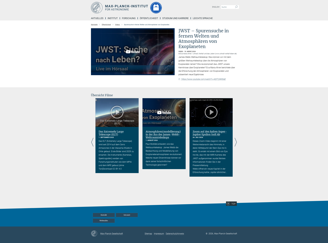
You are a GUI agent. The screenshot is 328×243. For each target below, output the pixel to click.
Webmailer (104, 221)
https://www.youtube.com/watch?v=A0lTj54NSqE (203, 79)
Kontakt (104, 215)
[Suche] (236, 7)
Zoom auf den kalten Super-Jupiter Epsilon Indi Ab (210, 133)
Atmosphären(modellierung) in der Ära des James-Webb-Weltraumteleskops (163, 134)
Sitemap (148, 233)
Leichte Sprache (203, 18)
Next (236, 142)
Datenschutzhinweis (175, 233)
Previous (92, 142)
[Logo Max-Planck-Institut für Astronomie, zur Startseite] (139, 7)
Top (233, 203)
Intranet (127, 215)
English (215, 7)
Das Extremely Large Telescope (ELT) (111, 133)
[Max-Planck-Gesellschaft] (95, 234)
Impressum (159, 233)
